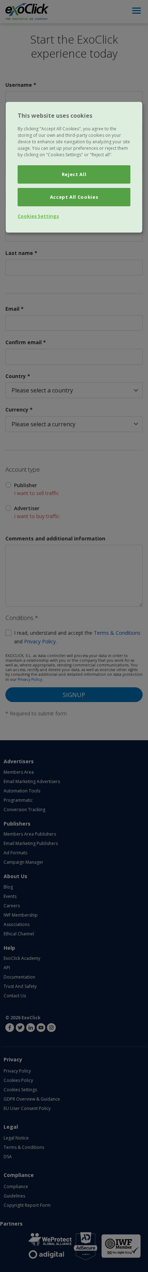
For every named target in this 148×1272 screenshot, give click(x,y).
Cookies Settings (38, 216)
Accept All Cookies (74, 197)
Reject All (74, 174)
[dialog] (74, 167)
